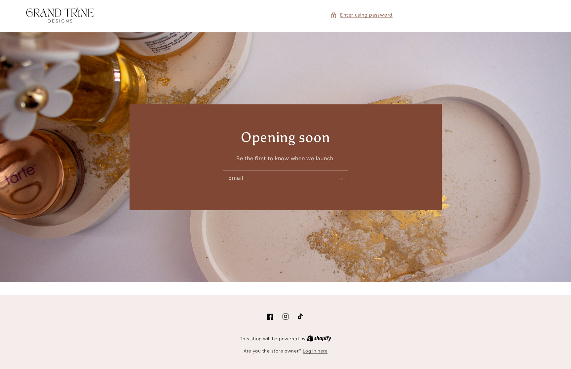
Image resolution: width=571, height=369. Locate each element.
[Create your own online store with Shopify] (319, 338)
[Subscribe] (340, 178)
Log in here (315, 350)
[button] (361, 15)
